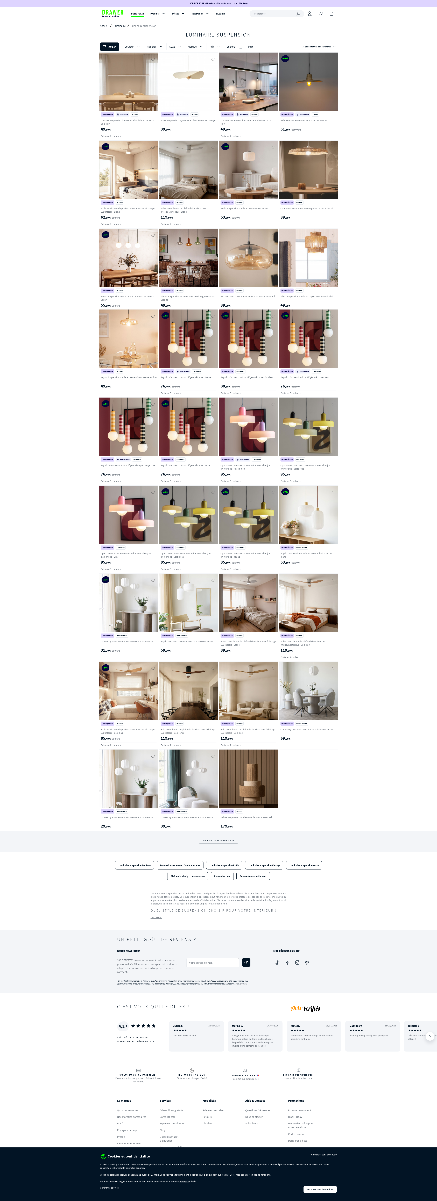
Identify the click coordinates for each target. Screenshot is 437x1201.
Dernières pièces (297, 1140)
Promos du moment (299, 1110)
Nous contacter (254, 1116)
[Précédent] (176, 1036)
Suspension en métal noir (253, 876)
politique (184, 1181)
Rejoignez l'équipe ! (128, 1130)
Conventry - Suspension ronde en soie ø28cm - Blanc (127, 641)
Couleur (129, 46)
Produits (154, 13)
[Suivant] (430, 1036)
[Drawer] (113, 13)
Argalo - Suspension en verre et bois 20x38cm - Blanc (187, 641)
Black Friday (295, 1116)
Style (172, 46)
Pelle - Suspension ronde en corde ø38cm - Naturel (246, 817)
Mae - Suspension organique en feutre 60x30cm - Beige (188, 120)
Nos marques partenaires (131, 1116)
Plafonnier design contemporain (188, 876)
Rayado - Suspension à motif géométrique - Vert (304, 377)
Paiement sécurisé (213, 1110)
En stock (231, 46)
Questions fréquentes (257, 1110)
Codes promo (296, 1134)
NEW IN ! (220, 13)
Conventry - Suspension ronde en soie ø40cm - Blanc (307, 729)
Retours (207, 1116)
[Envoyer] (246, 962)
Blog (162, 1130)
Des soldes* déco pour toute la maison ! (301, 1125)
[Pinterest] (307, 962)
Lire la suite (156, 917)
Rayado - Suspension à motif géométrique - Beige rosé (128, 465)
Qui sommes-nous (127, 1110)
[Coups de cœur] (320, 13)
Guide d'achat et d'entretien (169, 1138)
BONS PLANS (137, 13)
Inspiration (197, 13)
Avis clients (251, 1123)
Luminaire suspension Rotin (224, 865)
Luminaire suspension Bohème (134, 865)
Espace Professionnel (172, 1123)
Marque (192, 46)
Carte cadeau (167, 1116)
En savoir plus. (240, 983)
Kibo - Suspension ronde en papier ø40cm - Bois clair (306, 296)
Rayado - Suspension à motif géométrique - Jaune (186, 377)
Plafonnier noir (222, 876)
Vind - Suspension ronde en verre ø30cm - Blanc (245, 208)
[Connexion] (309, 14)
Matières (152, 46)
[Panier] (331, 13)
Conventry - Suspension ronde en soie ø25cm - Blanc (127, 817)
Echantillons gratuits (171, 1110)
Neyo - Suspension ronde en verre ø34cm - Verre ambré (129, 377)
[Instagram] (297, 962)
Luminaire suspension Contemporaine (180, 865)
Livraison (208, 1123)
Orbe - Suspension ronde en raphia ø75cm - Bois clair (307, 208)
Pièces (175, 13)
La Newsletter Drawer (129, 1143)
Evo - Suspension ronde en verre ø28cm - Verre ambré (248, 296)
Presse (121, 1136)
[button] (218, 46)
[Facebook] (287, 962)
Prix (211, 46)
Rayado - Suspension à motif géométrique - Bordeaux (247, 377)
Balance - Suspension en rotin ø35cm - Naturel (303, 120)
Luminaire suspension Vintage (264, 865)
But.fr (120, 1123)
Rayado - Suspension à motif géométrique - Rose (185, 465)
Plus (250, 46)
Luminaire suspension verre (304, 865)
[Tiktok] (277, 962)
